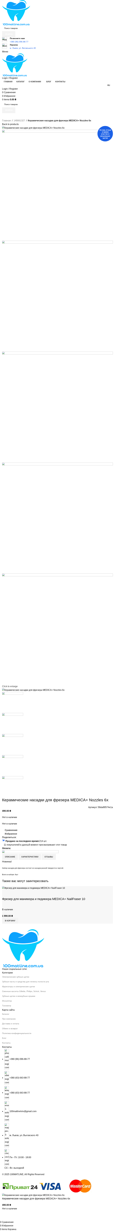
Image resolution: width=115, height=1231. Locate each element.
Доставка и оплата (10, 1023)
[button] (10, 921)
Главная (6, 120)
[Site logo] (16, 12)
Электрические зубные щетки (15, 977)
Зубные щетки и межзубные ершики (18, 996)
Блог (4, 1038)
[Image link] (23, 948)
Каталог (5, 1014)
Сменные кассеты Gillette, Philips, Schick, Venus (24, 991)
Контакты (6, 1043)
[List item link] (57, 1109)
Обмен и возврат (10, 1028)
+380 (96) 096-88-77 (19, 42)
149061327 (19, 120)
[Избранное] (20, 893)
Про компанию (9, 1019)
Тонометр (6, 1005)
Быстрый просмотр (13, 893)
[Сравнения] (5, 893)
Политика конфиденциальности (16, 1033)
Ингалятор (7, 1001)
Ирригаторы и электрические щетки (18, 986)
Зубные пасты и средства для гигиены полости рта (25, 981)
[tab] (10, 857)
